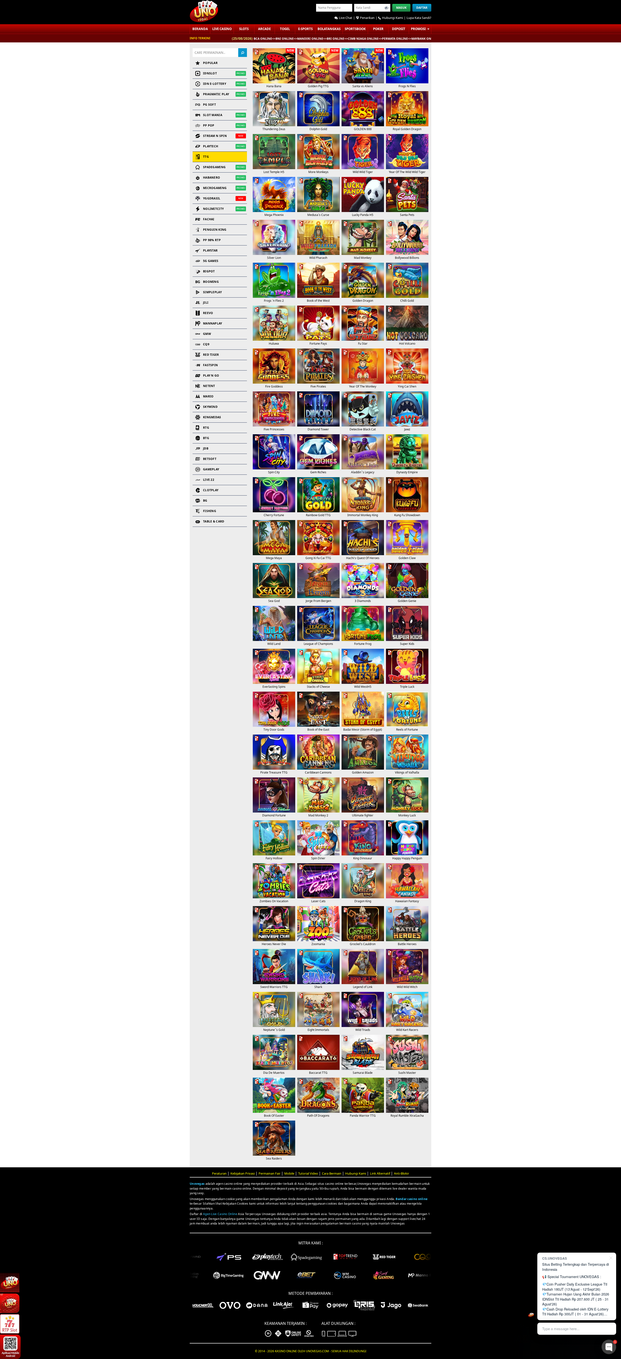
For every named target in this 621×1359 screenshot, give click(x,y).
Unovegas (197, 1184)
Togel (285, 29)
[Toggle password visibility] (386, 8)
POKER (378, 29)
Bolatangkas (329, 29)
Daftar (421, 8)
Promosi (418, 29)
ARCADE (264, 29)
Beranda (200, 29)
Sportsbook (355, 29)
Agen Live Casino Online (220, 1214)
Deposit (398, 29)
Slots (244, 29)
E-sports (305, 29)
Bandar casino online (411, 1199)
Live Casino (222, 29)
